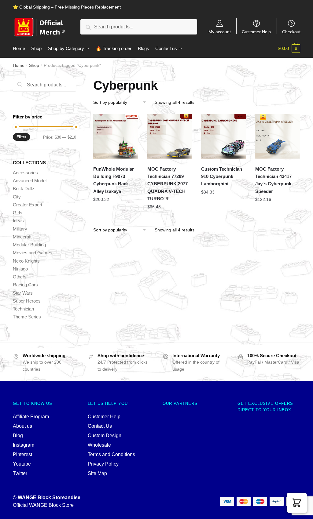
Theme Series (27, 316)
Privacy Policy (103, 463)
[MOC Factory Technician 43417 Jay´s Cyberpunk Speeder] (277, 136)
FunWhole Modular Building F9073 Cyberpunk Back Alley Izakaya (113, 180)
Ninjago (20, 268)
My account (219, 31)
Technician (23, 308)
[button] (297, 503)
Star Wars (23, 293)
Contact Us (100, 426)
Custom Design (104, 435)
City (17, 196)
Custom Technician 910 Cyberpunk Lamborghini (221, 176)
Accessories (25, 172)
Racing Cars (25, 284)
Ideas (18, 220)
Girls (17, 212)
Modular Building (29, 244)
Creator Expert (27, 204)
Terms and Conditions (111, 454)
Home (18, 65)
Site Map (97, 473)
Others (20, 276)
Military (20, 228)
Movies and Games (32, 252)
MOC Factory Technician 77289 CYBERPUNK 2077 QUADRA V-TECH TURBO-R (167, 183)
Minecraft (22, 236)
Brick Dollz (24, 188)
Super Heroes (27, 300)
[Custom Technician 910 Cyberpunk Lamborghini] (223, 136)
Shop (34, 65)
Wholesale (99, 445)
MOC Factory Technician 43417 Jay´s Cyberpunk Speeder (273, 180)
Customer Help (256, 31)
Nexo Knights (26, 260)
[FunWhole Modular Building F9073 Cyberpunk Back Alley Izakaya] (115, 136)
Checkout (291, 31)
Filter (21, 137)
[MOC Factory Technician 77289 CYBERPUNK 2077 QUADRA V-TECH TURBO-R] (169, 136)
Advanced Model (29, 180)
